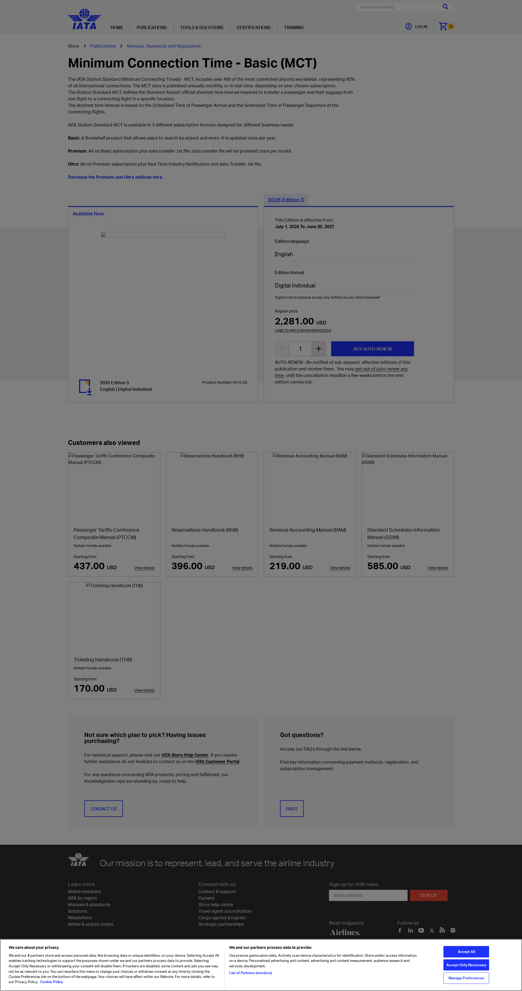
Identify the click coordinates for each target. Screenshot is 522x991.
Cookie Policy (51, 982)
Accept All (466, 951)
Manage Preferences (466, 978)
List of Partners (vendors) (250, 972)
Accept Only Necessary (466, 965)
